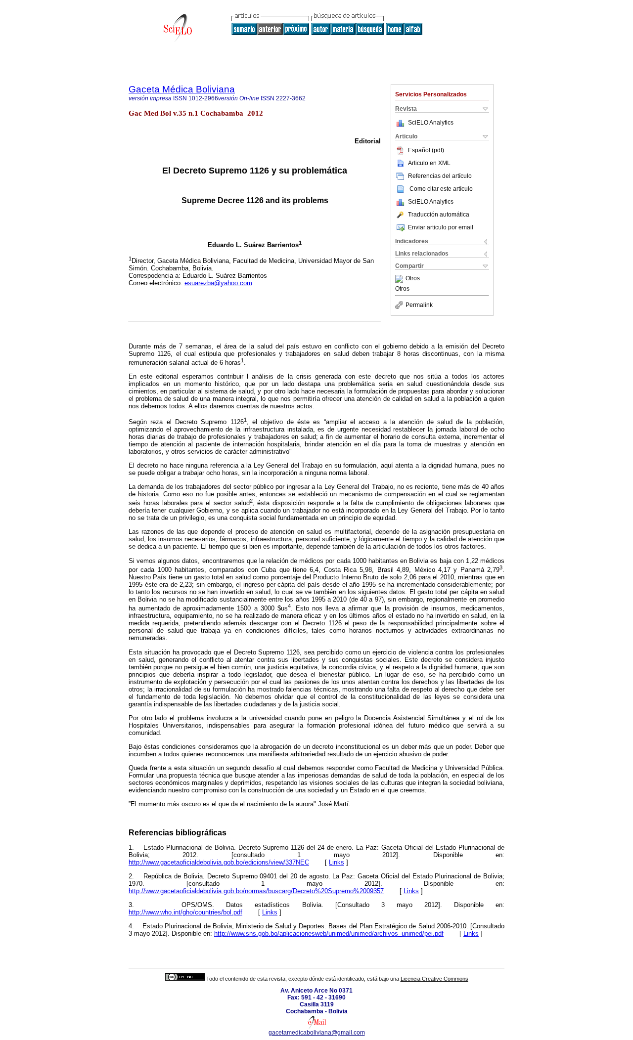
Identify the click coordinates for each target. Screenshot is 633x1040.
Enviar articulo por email (440, 227)
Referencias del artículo (440, 176)
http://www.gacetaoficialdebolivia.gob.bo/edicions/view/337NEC (219, 862)
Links (336, 862)
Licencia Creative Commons (434, 979)
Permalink (419, 305)
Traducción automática (438, 214)
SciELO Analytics (430, 122)
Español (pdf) (426, 150)
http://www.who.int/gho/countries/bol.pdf (185, 912)
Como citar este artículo (441, 188)
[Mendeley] (400, 278)
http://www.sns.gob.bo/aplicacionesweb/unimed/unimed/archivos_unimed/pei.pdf (329, 933)
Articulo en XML (429, 163)
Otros (413, 278)
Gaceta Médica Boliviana (182, 89)
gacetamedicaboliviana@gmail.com (317, 1032)
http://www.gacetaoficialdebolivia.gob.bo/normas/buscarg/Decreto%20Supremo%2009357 (256, 891)
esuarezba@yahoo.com (218, 283)
